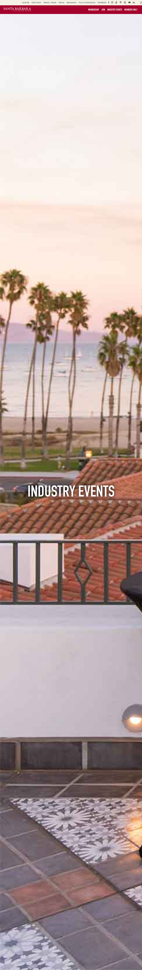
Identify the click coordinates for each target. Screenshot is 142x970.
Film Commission (87, 3)
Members (102, 3)
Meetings (36, 3)
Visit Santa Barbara (17, 9)
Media (61, 3)
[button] (103, 10)
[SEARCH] (141, 2)
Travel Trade (49, 3)
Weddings (71, 3)
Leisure (25, 3)
